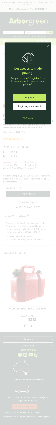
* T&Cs (25, 118)
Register (29, 97)
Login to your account (29, 106)
